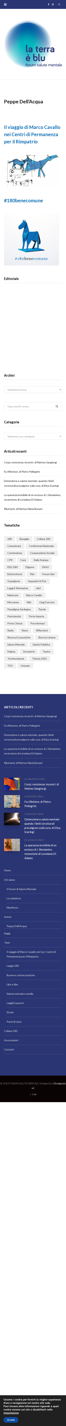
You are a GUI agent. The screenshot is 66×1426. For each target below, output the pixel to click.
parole (42, 609)
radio (10, 630)
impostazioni (11, 1413)
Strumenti (29, 651)
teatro (46, 651)
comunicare (14, 545)
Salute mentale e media (20, 993)
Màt (29, 602)
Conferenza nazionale (41, 545)
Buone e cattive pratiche (21, 975)
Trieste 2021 (39, 658)
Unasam (25, 665)
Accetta (11, 1419)
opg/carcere (46, 602)
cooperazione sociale (42, 553)
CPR (9, 560)
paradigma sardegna (19, 609)
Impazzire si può (37, 581)
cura (23, 560)
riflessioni (42, 630)
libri (38, 588)
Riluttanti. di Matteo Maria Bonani (23, 508)
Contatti (9, 1049)
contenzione (14, 553)
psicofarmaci (37, 623)
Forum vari (48, 574)
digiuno (29, 567)
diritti (45, 567)
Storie (10, 1012)
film (32, 574)
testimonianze (15, 658)
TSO (10, 665)
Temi (7, 942)
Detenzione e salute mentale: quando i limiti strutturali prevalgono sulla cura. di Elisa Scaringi (42, 826)
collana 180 (43, 538)
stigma (11, 651)
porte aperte (36, 616)
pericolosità (14, 616)
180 (9, 538)
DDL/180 (12, 567)
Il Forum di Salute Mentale (21, 889)
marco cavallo (34, 595)
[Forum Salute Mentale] (33, 44)
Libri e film (12, 984)
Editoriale (33, 334)
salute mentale (16, 644)
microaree (13, 602)
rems (25, 630)
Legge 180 (13, 965)
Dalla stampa (41, 560)
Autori (7, 916)
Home (7, 870)
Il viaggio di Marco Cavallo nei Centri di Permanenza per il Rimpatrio (32, 134)
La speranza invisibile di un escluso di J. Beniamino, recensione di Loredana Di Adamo (40, 851)
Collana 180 (10, 1030)
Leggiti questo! (15, 1003)
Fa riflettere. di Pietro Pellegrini (22, 471)
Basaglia (24, 538)
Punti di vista (14, 1021)
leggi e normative (17, 588)
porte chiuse (15, 623)
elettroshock (14, 574)
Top (34, 1094)
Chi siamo (9, 879)
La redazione (14, 898)
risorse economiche (18, 637)
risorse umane (47, 637)
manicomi (12, 595)
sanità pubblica (41, 644)
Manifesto (12, 907)
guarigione (13, 581)
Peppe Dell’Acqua (17, 926)
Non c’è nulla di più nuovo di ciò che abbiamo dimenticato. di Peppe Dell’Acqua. (33, 346)
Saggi (7, 933)
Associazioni (11, 1040)
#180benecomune (23, 200)
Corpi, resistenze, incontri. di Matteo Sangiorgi (30, 462)
